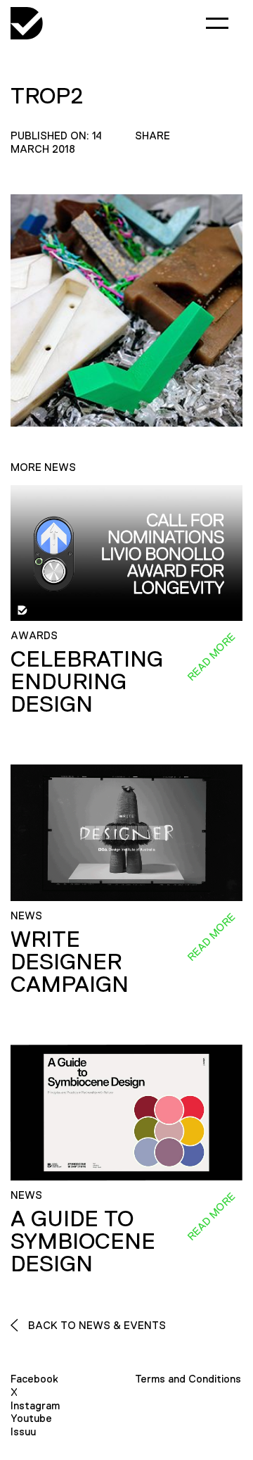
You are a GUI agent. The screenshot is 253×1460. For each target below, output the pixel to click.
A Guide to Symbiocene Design (83, 1241)
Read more (211, 657)
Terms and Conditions (188, 1379)
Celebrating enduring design (87, 681)
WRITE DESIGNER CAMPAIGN (70, 961)
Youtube (31, 1418)
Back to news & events (95, 1325)
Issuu (23, 1431)
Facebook (34, 1379)
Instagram (35, 1405)
